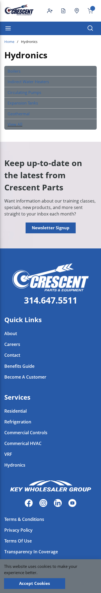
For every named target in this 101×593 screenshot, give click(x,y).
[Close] (82, 583)
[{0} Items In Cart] (88, 11)
